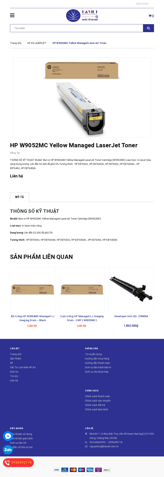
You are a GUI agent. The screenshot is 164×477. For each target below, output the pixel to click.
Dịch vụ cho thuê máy (96, 371)
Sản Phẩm (15, 358)
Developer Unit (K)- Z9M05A (131, 316)
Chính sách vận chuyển (98, 400)
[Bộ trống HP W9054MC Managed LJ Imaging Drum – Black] (32, 289)
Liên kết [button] (15, 348)
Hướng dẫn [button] (91, 348)
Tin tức (14, 376)
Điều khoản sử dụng (21, 434)
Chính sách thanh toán (97, 396)
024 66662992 (98, 442)
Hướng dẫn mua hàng (97, 358)
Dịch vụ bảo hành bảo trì (98, 367)
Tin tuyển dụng (93, 354)
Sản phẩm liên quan (41, 256)
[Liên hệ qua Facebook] (8, 436)
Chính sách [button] (92, 390)
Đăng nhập (142, 4)
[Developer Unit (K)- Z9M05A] (131, 289)
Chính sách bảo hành (96, 409)
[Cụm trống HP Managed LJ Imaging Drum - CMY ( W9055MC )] (82, 289)
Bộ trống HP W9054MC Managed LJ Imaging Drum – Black (32, 318)
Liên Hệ (14, 380)
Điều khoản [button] (16, 428)
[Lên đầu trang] (155, 465)
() (152, 15)
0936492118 (115, 442)
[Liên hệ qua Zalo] (8, 450)
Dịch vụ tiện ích (18, 442)
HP (11, 363)
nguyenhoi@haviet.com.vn (104, 446)
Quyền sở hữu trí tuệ (21, 447)
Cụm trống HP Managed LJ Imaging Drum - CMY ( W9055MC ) (82, 318)
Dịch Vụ (14, 371)
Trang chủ (15, 354)
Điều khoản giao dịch (21, 438)
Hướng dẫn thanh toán (97, 363)
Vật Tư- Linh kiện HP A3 (23, 367)
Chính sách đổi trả (95, 405)
